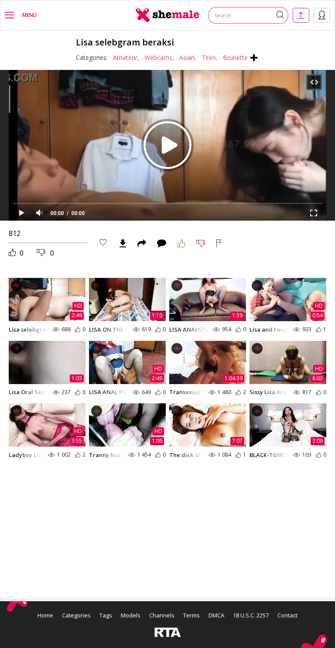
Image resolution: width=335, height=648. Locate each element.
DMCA (216, 615)
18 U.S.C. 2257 (251, 615)
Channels (161, 615)
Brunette (235, 57)
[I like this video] (181, 243)
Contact (287, 615)
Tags (105, 615)
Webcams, (159, 57)
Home (45, 615)
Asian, (187, 57)
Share (141, 243)
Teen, (210, 57)
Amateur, (126, 57)
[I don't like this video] (200, 243)
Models (130, 615)
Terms (191, 615)
